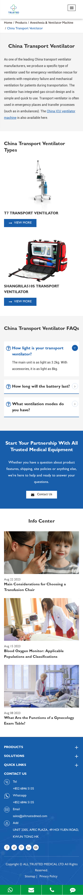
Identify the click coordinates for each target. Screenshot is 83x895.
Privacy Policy (48, 876)
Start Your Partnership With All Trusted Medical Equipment (41, 447)
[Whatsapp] (10, 890)
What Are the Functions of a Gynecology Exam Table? (39, 721)
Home (8, 23)
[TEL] (52, 890)
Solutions (14, 756)
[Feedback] (72, 890)
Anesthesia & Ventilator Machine (51, 23)
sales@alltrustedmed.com (30, 816)
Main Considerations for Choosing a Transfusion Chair (35, 587)
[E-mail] (31, 890)
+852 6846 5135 (23, 802)
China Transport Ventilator (25, 28)
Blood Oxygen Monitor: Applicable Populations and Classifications (34, 654)
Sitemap (30, 876)
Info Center (41, 521)
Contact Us (44, 494)
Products (21, 23)
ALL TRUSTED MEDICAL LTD (43, 864)
